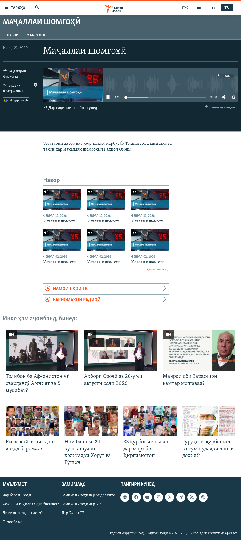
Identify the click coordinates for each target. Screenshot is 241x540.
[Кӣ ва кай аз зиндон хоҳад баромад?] (32, 421)
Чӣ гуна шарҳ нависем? (23, 513)
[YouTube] (199, 8)
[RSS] (191, 497)
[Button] (20, 75)
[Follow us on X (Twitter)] (169, 497)
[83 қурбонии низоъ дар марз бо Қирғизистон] (150, 421)
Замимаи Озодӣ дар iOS (82, 504)
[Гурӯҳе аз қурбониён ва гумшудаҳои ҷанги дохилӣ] (208, 421)
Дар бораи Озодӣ (17, 495)
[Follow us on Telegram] (180, 497)
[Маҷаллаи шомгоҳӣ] (62, 199)
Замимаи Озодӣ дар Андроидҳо (88, 495)
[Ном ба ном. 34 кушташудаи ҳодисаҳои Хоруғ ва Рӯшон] (91, 421)
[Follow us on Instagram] (158, 497)
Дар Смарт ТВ (73, 513)
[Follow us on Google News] (124, 497)
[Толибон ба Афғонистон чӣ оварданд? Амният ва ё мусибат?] (42, 350)
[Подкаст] (203, 497)
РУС (185, 8)
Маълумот (36, 35)
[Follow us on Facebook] (136, 497)
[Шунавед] (213, 8)
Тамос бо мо (12, 522)
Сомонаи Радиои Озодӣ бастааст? (31, 504)
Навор (12, 35)
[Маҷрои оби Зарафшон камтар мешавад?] (199, 350)
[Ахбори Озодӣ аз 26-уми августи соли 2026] (120, 350)
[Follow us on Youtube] (147, 497)
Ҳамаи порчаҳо (157, 269)
